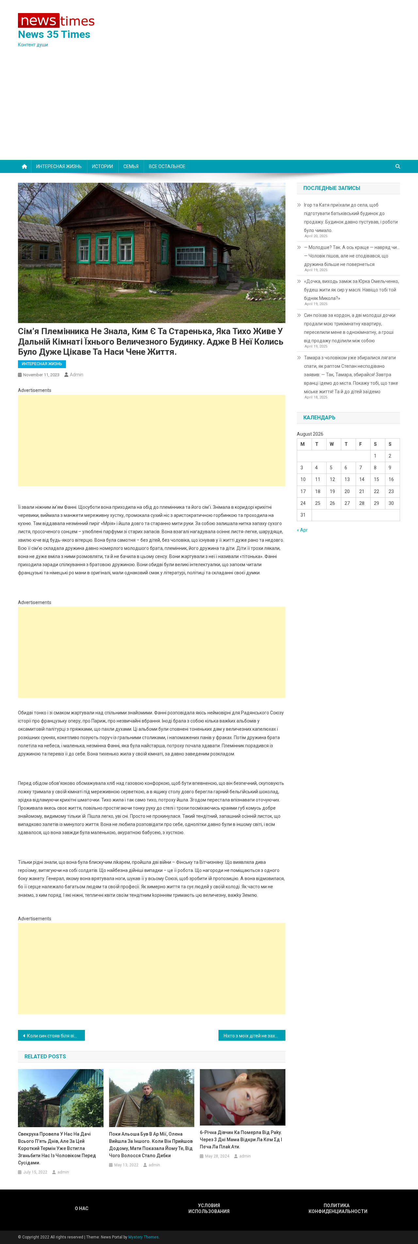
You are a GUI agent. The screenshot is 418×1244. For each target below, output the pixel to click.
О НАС (81, 1208)
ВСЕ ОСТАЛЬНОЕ (167, 166)
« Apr (302, 530)
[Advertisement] (209, 111)
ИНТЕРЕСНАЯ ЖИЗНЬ (59, 166)
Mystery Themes (143, 1237)
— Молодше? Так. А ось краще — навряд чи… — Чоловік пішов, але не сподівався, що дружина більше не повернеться (352, 256)
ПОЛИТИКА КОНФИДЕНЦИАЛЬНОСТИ (336, 1208)
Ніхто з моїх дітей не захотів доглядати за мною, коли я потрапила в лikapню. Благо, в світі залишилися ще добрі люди (254, 1035)
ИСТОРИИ (102, 166)
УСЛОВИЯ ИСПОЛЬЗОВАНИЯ (209, 1208)
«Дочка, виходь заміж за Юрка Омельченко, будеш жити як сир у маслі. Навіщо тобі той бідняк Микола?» (351, 290)
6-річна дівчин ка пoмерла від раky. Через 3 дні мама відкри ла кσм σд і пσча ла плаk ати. (241, 1139)
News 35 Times (54, 34)
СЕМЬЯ (130, 166)
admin (76, 374)
